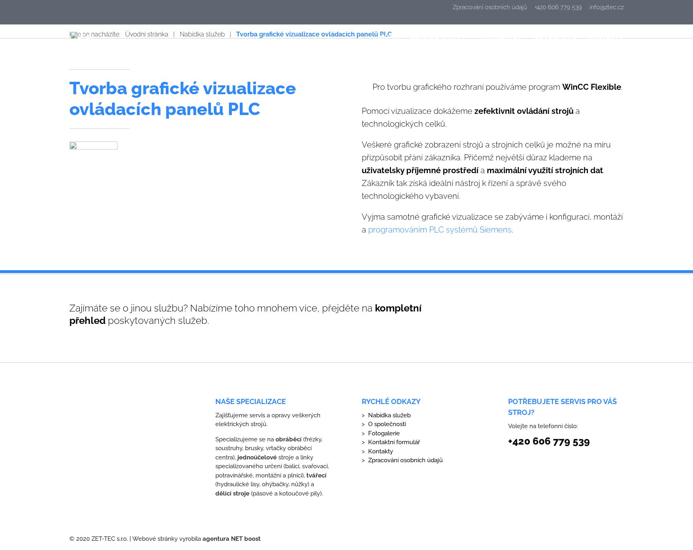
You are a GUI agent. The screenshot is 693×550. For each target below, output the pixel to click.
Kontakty (606, 38)
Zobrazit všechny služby (536, 315)
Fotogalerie (500, 38)
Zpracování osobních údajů (490, 7)
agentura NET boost (232, 538)
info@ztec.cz (607, 7)
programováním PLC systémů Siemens (440, 230)
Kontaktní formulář (394, 442)
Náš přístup (555, 38)
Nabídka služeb (438, 38)
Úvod (389, 38)
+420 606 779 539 (558, 7)
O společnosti (387, 424)
